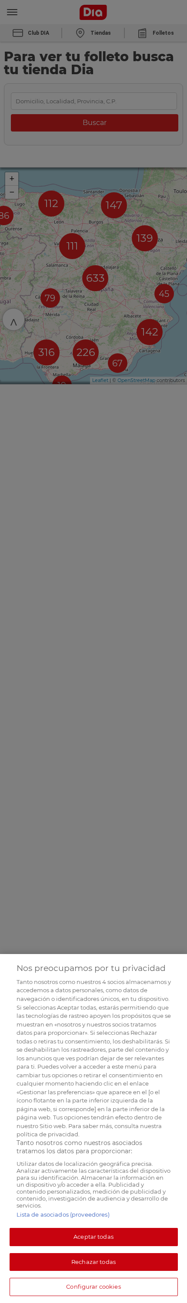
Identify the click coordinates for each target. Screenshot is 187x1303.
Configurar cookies (93, 1286)
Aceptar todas (93, 1236)
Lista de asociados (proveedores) (63, 1214)
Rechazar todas (93, 1261)
